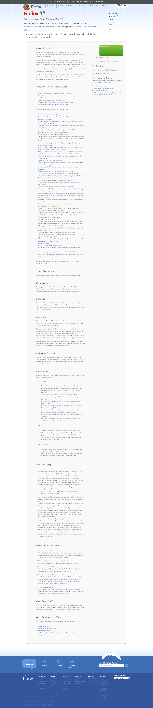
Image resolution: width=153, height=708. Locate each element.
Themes (50, 563)
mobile (42, 128)
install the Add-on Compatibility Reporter (64, 69)
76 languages (60, 115)
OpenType (61, 143)
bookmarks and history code (56, 117)
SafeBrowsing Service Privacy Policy (49, 633)
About (103, 6)
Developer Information (44, 631)
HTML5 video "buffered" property (63, 171)
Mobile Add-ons (80, 681)
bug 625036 (60, 451)
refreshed (64, 100)
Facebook (59, 665)
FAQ (110, 29)
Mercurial (72, 579)
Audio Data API (60, 149)
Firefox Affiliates (72, 666)
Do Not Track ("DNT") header (62, 94)
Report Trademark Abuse (46, 701)
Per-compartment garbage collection (48, 121)
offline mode (60, 102)
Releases (71, 6)
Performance (42, 683)
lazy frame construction (68, 232)
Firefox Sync (44, 125)
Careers (102, 693)
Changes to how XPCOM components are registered (53, 189)
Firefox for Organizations (67, 689)
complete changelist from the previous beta (55, 104)
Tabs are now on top (44, 173)
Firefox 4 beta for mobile (60, 421)
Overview (66, 679)
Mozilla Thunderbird (65, 591)
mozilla (121, 5)
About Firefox (104, 681)
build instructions (61, 583)
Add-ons (82, 6)
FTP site (77, 610)
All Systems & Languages (105, 61)
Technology (111, 22)
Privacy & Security (41, 689)
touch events (57, 247)
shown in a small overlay (67, 96)
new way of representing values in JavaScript (52, 252)
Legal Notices (34, 701)
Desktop (50, 6)
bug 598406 (72, 435)
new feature (42, 163)
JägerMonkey (45, 134)
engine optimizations (67, 186)
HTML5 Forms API (43, 147)
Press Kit (111, 32)
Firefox (113, 16)
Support (93, 6)
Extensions (41, 563)
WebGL (42, 219)
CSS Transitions (68, 180)
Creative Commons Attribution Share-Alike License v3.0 (36, 706)
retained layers (77, 182)
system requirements (74, 275)
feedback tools (79, 77)
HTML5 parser (45, 243)
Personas (78, 683)
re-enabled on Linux (54, 98)
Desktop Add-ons (80, 679)
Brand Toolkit (104, 690)
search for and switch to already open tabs (55, 193)
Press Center (103, 688)
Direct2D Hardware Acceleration (47, 152)
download (77, 577)
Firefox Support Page (44, 626)
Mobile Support (92, 681)
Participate (103, 686)
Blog (101, 679)
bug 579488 (47, 403)
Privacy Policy (112, 27)
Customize (41, 681)
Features (111, 19)
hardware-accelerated (66, 136)
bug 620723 (71, 390)
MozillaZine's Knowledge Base (47, 628)
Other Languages (121, 676)
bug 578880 (72, 455)
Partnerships (103, 695)
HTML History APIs (44, 230)
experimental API (45, 167)
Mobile (60, 6)
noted (35, 704)
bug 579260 (54, 408)
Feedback (111, 24)
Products (113, 13)
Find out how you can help (100, 73)
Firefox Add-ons (73, 563)
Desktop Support (93, 679)
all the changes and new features (64, 261)
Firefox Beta (66, 683)
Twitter (45, 665)
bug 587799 (57, 439)
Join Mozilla (104, 683)
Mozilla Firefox (32, 7)
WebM (61, 226)
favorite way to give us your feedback (49, 557)
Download (54, 679)
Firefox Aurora (67, 681)
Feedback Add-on (32, 26)
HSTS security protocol (52, 156)
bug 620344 (72, 412)
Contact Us (103, 698)
